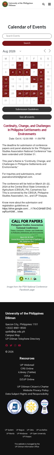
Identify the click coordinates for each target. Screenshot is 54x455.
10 (5, 79)
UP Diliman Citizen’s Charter (33, 386)
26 (19, 93)
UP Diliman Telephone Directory (22, 339)
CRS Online (27, 368)
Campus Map (12, 335)
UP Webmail (27, 364)
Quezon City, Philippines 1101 (21, 324)
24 (5, 93)
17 (5, 86)
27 (27, 93)
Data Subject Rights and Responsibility (27, 393)
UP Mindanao (22, 433)
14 (34, 79)
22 (41, 86)
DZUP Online (27, 379)
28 (34, 93)
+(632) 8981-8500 (15, 328)
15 (41, 79)
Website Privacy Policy (36, 390)
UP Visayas (27, 437)
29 (19, 65)
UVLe (27, 375)
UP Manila (10, 433)
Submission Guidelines (27, 109)
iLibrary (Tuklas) (27, 372)
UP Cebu (30, 430)
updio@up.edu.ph (15, 331)
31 (34, 65)
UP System (9, 430)
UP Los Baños (41, 430)
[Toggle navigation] (49, 4)
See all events (27, 116)
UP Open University (38, 433)
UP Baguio (20, 430)
